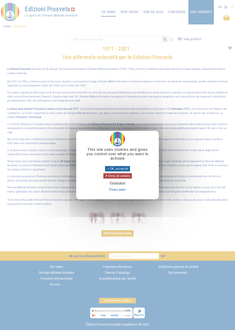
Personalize (117, 183)
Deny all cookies (119, 175)
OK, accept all (118, 168)
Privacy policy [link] (117, 189)
